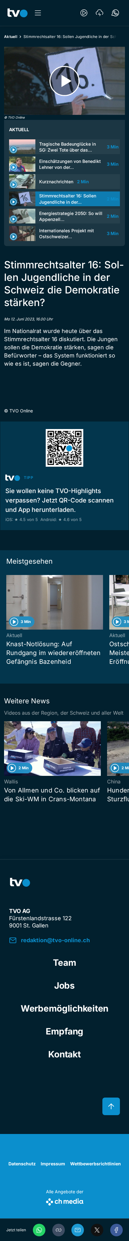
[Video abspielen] (64, 81)
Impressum (53, 1163)
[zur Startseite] (18, 13)
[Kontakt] (115, 13)
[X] (97, 1230)
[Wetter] (99, 13)
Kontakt (64, 1054)
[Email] (77, 1230)
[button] (58, 1230)
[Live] (83, 13)
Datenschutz (22, 1163)
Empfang (64, 1031)
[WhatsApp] (39, 1230)
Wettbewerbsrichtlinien (95, 1163)
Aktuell (10, 36)
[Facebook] (116, 1230)
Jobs (64, 985)
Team (64, 962)
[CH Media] (64, 1201)
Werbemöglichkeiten (64, 1008)
